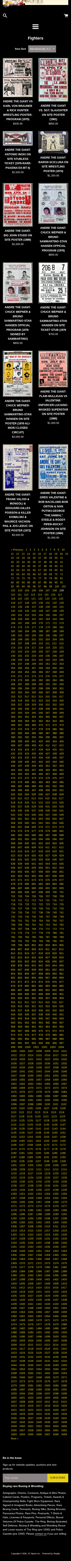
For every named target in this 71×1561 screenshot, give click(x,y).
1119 (30, 1116)
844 (55, 965)
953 (34, 1022)
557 (61, 818)
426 (41, 753)
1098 (31, 1104)
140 (55, 606)
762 (41, 924)
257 (34, 668)
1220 (56, 1173)
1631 (39, 1413)
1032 (64, 1063)
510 (13, 798)
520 (27, 802)
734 (13, 912)
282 (41, 680)
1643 (22, 1422)
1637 (31, 1418)
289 (34, 684)
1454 (22, 1311)
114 (40, 594)
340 (55, 708)
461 (61, 769)
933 (61, 1010)
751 (20, 920)
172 (55, 623)
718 (13, 904)
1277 (64, 1206)
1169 (39, 1144)
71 (61, 574)
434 (41, 757)
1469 (31, 1320)
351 (20, 716)
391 (20, 737)
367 (20, 725)
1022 (39, 1059)
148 (55, 610)
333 (61, 704)
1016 (47, 1055)
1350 (31, 1250)
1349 (22, 1250)
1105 (30, 1108)
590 (13, 839)
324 (55, 700)
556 (55, 818)
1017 (56, 1055)
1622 (22, 1409)
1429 (47, 1295)
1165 (63, 1140)
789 (61, 937)
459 (48, 769)
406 (13, 745)
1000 (28, 1047)
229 (61, 651)
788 (55, 937)
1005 (14, 1051)
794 (41, 941)
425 (34, 753)
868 (55, 977)
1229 (14, 1181)
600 (27, 843)
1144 (63, 1128)
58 (45, 570)
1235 (64, 1181)
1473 (64, 1320)
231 (20, 655)
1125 (22, 1120)
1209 (22, 1169)
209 (34, 643)
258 (41, 668)
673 (34, 879)
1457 (47, 1311)
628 (55, 855)
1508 (64, 1340)
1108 (55, 1108)
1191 (47, 1157)
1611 (47, 1401)
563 (48, 822)
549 (61, 814)
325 (61, 700)
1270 (64, 1202)
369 (34, 725)
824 (27, 957)
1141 (39, 1128)
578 (41, 830)
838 (13, 965)
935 (20, 1014)
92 (13, 586)
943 (20, 1018)
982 (13, 1038)
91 (61, 582)
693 (61, 888)
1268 (47, 1202)
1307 (22, 1226)
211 (48, 643)
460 (55, 769)
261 (61, 668)
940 (55, 1014)
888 (27, 990)
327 (20, 704)
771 (48, 928)
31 (61, 557)
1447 (22, 1307)
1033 (14, 1067)
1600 (14, 1397)
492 (55, 786)
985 (34, 1038)
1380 (47, 1267)
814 (13, 953)
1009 (47, 1051)
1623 (31, 1409)
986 (41, 1038)
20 (62, 553)
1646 (47, 1422)
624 (27, 855)
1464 (47, 1316)
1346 (56, 1246)
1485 (47, 1328)
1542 (56, 1360)
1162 (39, 1140)
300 (55, 688)
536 (27, 810)
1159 (14, 1140)
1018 (64, 1055)
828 (55, 957)
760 (27, 924)
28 (45, 557)
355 (48, 716)
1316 (39, 1230)
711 (20, 900)
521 (34, 802)
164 (55, 619)
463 (20, 773)
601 (34, 843)
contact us (41, 1533)
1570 (56, 1377)
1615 (22, 1405)
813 (61, 949)
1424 (64, 1291)
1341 (14, 1246)
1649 (14, 1426)
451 (48, 765)
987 (48, 1038)
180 (55, 627)
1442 (39, 1303)
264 (27, 672)
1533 (39, 1356)
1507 (56, 1340)
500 (55, 790)
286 (13, 684)
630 (13, 859)
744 (27, 916)
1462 (31, 1316)
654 (13, 871)
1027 (22, 1063)
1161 (30, 1140)
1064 (39, 1083)
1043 (39, 1071)
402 (41, 741)
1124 (14, 1120)
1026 (14, 1063)
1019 (14, 1059)
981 (61, 1034)
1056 (31, 1079)
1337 (39, 1242)
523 (48, 802)
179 (48, 627)
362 (41, 721)
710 (13, 900)
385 (34, 733)
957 (61, 1022)
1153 (22, 1136)
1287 (31, 1214)
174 (13, 627)
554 (41, 818)
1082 (14, 1096)
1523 (14, 1352)
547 (48, 814)
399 (20, 741)
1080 (56, 1091)
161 (34, 619)
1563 (56, 1373)
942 (13, 1018)
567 (20, 826)
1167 (22, 1144)
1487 (64, 1328)
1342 (22, 1246)
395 (48, 737)
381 (61, 729)
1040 (14, 1071)
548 (55, 814)
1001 (36, 1047)
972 (55, 1030)
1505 (39, 1340)
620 (55, 851)
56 (34, 570)
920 (27, 1006)
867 (48, 977)
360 (27, 721)
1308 (31, 1226)
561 (34, 822)
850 (41, 969)
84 (23, 582)
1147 (30, 1132)
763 (48, 924)
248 (27, 663)
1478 (47, 1324)
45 (29, 566)
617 (34, 851)
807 (20, 949)
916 (54, 1002)
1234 (56, 1181)
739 (48, 912)
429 (61, 753)
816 (27, 953)
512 (27, 798)
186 (41, 631)
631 (20, 859)
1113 (38, 1112)
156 (55, 615)
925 (61, 1006)
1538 (22, 1360)
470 (13, 777)
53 (18, 570)
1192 (55, 1157)
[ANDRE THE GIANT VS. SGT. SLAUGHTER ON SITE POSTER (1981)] (53, 80)
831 (20, 961)
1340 (64, 1242)
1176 (39, 1149)
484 (55, 782)
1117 (14, 1116)
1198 (47, 1161)
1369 (14, 1263)
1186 (63, 1153)
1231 (31, 1181)
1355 (14, 1254)
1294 (31, 1218)
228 (55, 651)
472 (27, 777)
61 (61, 570)
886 (13, 990)
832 (27, 961)
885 (61, 985)
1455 (31, 1311)
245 (61, 659)
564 (55, 822)
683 (48, 883)
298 (41, 688)
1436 (47, 1299)
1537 (14, 1360)
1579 (14, 1385)
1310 (47, 1226)
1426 (22, 1295)
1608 (22, 1401)
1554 (39, 1369)
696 (27, 892)
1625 (47, 1409)
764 (55, 924)
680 (27, 883)
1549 (56, 1365)
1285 (14, 1214)
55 (29, 570)
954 (41, 1022)
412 (54, 745)
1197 (39, 1161)
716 (54, 900)
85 (29, 582)
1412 (22, 1287)
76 (34, 578)
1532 (31, 1356)
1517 (22, 1348)
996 (55, 1043)
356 (55, 716)
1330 (39, 1238)
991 (20, 1043)
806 (13, 949)
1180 (14, 1153)
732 (55, 908)
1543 (64, 1360)
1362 (14, 1259)
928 (27, 1010)
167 (20, 623)
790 (13, 941)
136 (27, 606)
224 (27, 651)
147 (48, 610)
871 (20, 981)
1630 (31, 1413)
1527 (47, 1352)
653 (61, 867)
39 (51, 562)
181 (61, 627)
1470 (39, 1320)
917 (61, 1002)
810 (41, 949)
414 (13, 749)
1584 (56, 1385)
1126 (30, 1120)
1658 (31, 1430)
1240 (47, 1185)
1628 (14, 1413)
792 (27, 941)
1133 (30, 1124)
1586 (14, 1389)
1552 (22, 1369)
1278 (14, 1210)
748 (55, 916)
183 (20, 631)
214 (13, 647)
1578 (64, 1381)
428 (55, 753)
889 (34, 990)
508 (55, 794)
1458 (56, 1311)
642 (41, 863)
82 (13, 582)
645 (61, 863)
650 (41, 867)
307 (48, 692)
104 (27, 590)
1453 (14, 1311)
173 (61, 623)
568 (27, 826)
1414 (39, 1287)
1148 (39, 1132)
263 (20, 672)
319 (20, 700)
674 (41, 879)
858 (41, 973)
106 (41, 590)
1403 (64, 1279)
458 (41, 769)
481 (34, 782)
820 (55, 953)
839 (20, 965)
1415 (47, 1287)
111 (20, 594)
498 (41, 790)
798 (13, 945)
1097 (22, 1104)
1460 (14, 1316)
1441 (31, 1303)
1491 (39, 1332)
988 (55, 1038)
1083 (22, 1096)
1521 (56, 1348)
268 (55, 672)
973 (61, 1030)
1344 (39, 1246)
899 (48, 994)
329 (34, 704)
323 (48, 700)
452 (55, 765)
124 (54, 598)
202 (41, 639)
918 (13, 1006)
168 (27, 623)
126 (13, 602)
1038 (56, 1067)
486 (13, 786)
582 (13, 835)
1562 (47, 1373)
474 (41, 777)
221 (61, 647)
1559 (22, 1373)
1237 (22, 1185)
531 (48, 806)
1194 (14, 1161)
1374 (56, 1263)
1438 (64, 1299)
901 (61, 994)
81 (61, 578)
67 (40, 574)
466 (41, 773)
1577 (56, 1381)
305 (34, 692)
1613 (64, 1401)
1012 (14, 1055)
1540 (39, 1360)
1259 (31, 1198)
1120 (38, 1116)
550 (13, 818)
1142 (47, 1128)
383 (20, 733)
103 (20, 590)
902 (13, 998)
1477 (39, 1324)
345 (34, 712)
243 (48, 659)
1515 (64, 1344)
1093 (47, 1100)
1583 (47, 1385)
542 (13, 814)
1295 (39, 1218)
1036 (39, 1067)
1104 (22, 1108)
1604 (47, 1397)
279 (20, 680)
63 (18, 574)
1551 (14, 1369)
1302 (39, 1222)
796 (55, 941)
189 (61, 631)
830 (13, 961)
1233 (47, 1181)
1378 (31, 1267)
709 (61, 896)
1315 (31, 1230)
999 (20, 1047)
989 (61, 1038)
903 (20, 998)
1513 (47, 1344)
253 (61, 663)
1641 (64, 1418)
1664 (22, 1434)
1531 (22, 1356)
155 (48, 615)
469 (61, 773)
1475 (22, 1324)
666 (41, 875)
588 (55, 835)
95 (29, 586)
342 (13, 712)
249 (34, 663)
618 (41, 851)
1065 (47, 1083)
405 (61, 741)
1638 (39, 1418)
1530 (14, 1356)
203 (48, 639)
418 (41, 749)
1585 (64, 1385)
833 (34, 961)
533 (61, 806)
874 (41, 981)
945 (34, 1018)
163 (48, 619)
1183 (39, 1153)
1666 (39, 1434)
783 (20, 937)
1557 (64, 1369)
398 (13, 741)
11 (12, 553)
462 (13, 773)
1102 (63, 1104)
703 (20, 896)
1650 (22, 1426)
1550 (64, 1365)
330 (41, 704)
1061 (14, 1083)
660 (55, 871)
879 (20, 985)
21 (66, 553)
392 (27, 737)
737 (34, 912)
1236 (14, 1185)
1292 (14, 1218)
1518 (31, 1348)
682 (41, 883)
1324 (47, 1234)
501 (61, 790)
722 (41, 904)
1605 (56, 1397)
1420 (31, 1291)
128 (27, 602)
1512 (39, 1344)
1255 (56, 1193)
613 (61, 847)
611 (48, 847)
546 (41, 814)
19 (56, 553)
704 (27, 896)
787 (48, 937)
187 (48, 631)
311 (20, 696)
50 (56, 566)
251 (48, 663)
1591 (56, 1389)
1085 (39, 1096)
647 (20, 867)
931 (48, 1010)
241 (34, 659)
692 (55, 888)
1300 (22, 1222)
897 (34, 994)
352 (27, 716)
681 (34, 883)
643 (48, 863)
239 (20, 659)
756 (55, 920)
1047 (14, 1075)
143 (20, 610)
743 (20, 916)
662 (13, 875)
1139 (22, 1128)
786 (41, 937)
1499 (47, 1336)
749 (61, 916)
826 (41, 957)
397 (61, 737)
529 (34, 806)
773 (61, 928)
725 (61, 904)
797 (61, 941)
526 (13, 806)
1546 (31, 1365)
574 (13, 830)
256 (27, 668)
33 (18, 562)
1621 (14, 1409)
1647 (56, 1422)
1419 (22, 1291)
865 (34, 977)
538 (41, 810)
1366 (47, 1259)
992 (27, 1043)
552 (27, 818)
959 (20, 1026)
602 (41, 843)
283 (48, 680)
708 (55, 896)
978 (41, 1034)
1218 (39, 1173)
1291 (64, 1214)
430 (13, 757)
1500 (56, 1336)
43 (18, 566)
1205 (47, 1165)
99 (51, 586)
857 (34, 973)
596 (55, 839)
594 (41, 839)
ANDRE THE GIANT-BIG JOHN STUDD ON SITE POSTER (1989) (18, 235)
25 (29, 557)
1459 (64, 1311)
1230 (22, 1181)
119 (20, 598)
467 (48, 773)
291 (48, 684)
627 (48, 855)
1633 (56, 1413)
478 (13, 782)
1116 (61, 1112)
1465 (56, 1316)
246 (13, 663)
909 (61, 998)
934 (13, 1014)
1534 (47, 1356)
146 (41, 610)
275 (48, 676)
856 (27, 973)
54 (23, 570)
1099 (39, 1104)
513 (34, 798)
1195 (22, 1161)
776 (27, 932)
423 (20, 753)
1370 (22, 1263)
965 (61, 1026)
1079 (47, 1091)
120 (26, 598)
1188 (22, 1157)
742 (13, 916)
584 (27, 835)
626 (41, 855)
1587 (22, 1389)
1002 (45, 1047)
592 (27, 839)
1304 (56, 1222)
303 (20, 692)
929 (34, 1010)
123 (47, 598)
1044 (47, 1071)
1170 (47, 1144)
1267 (39, 1202)
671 (20, 879)
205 (61, 639)
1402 (56, 1279)
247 (20, 663)
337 (34, 708)
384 (27, 733)
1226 (47, 1177)
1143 (55, 1128)
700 (55, 892)
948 (55, 1018)
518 (13, 802)
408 (27, 745)
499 (48, 790)
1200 (63, 1161)
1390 (14, 1275)
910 (13, 1002)
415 (20, 749)
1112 (30, 1112)
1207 (64, 1165)
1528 (56, 1352)
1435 (39, 1299)
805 (61, 945)
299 (48, 688)
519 (20, 802)
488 (27, 786)
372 (55, 725)
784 (27, 937)
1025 (64, 1059)
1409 (56, 1283)
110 (13, 594)
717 (61, 900)
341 (61, 708)
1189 (30, 1157)
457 (34, 769)
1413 (30, 1287)
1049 (31, 1075)
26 (34, 557)
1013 (22, 1055)
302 (13, 692)
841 (34, 965)
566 (13, 826)
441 (34, 761)
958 (13, 1026)
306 (41, 692)
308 (55, 692)
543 (20, 814)
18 (51, 553)
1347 (64, 1246)
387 (48, 733)
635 (48, 859)
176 (27, 627)
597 (61, 839)
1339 (56, 1242)
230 (13, 655)
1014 (31, 1055)
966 (13, 1030)
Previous (17, 549)
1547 (39, 1365)
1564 (64, 1373)
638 (13, 863)
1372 (39, 1263)
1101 (56, 1104)
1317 (47, 1230)
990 (13, 1043)
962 (41, 1026)
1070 (31, 1087)
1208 (14, 1169)
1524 (22, 1352)
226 (41, 651)
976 (27, 1034)
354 (41, 716)
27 (40, 557)
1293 (22, 1218)
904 (27, 998)
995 (48, 1043)
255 (20, 668)
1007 (31, 1051)
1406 (31, 1283)
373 (61, 725)
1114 (46, 1112)
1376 (14, 1267)
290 (41, 684)
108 (55, 590)
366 (13, 725)
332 (55, 704)
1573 (22, 1381)
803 (48, 945)
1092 (39, 1100)
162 (41, 619)
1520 (47, 1348)
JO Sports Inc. (34, 1553)
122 (40, 598)
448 (27, 765)
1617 (39, 1405)
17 (45, 553)
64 (23, 574)
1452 (64, 1307)
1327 (14, 1238)
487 (20, 786)
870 (13, 981)
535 (20, 810)
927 (20, 1010)
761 (34, 924)
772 (55, 928)
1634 (64, 1413)
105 (34, 590)
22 (13, 557)
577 (34, 830)
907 (48, 998)
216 (27, 647)
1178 (55, 1149)
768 (27, 928)
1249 (64, 1189)
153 (34, 615)
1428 (39, 1295)
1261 (47, 1198)
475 (48, 777)
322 (41, 700)
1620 (64, 1405)
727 (20, 908)
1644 (31, 1422)
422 (13, 753)
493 (61, 786)
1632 (47, 1413)
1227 (56, 1177)
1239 (39, 1185)
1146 (22, 1132)
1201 (14, 1165)
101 (64, 586)
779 (48, 932)
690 (41, 888)
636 (55, 859)
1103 (14, 1108)
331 (48, 704)
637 (61, 859)
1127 (39, 1120)
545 (34, 814)
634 (41, 859)
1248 (56, 1189)
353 (34, 716)
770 (41, 928)
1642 (14, 1422)
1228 (64, 1177)
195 (48, 635)
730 (41, 908)
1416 (56, 1287)
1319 (64, 1230)
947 (48, 1018)
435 (48, 757)
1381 (56, 1267)
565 (61, 822)
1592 (64, 1389)
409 (34, 745)
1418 (14, 1291)
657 (34, 871)
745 (34, 916)
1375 (64, 1263)
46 (34, 566)
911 (20, 1002)
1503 (22, 1340)
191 (20, 635)
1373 (47, 1263)
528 (27, 806)
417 (34, 749)
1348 (14, 1250)
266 (41, 672)
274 (41, 676)
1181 (22, 1153)
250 (41, 663)
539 (48, 810)
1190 (39, 1157)
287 (20, 684)
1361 (64, 1254)
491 (48, 786)
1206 (56, 1165)
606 (13, 847)
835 (48, 961)
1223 (22, 1177)
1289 (47, 1214)
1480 (64, 1324)
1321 (22, 1234)
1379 (39, 1267)
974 (13, 1034)
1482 (22, 1328)
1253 (39, 1193)
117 (60, 594)
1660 (47, 1430)
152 (27, 615)
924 (55, 1006)
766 (13, 928)
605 (61, 843)
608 (27, 847)
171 (48, 623)
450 (41, 765)
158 (13, 619)
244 (55, 659)
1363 (22, 1259)
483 (48, 782)
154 (41, 615)
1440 (22, 1303)
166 (13, 623)
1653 (47, 1426)
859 (48, 973)
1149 (47, 1132)
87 (40, 582)
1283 (56, 1210)
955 (48, 1022)
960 (27, 1026)
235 (48, 655)
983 (20, 1038)
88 (45, 582)
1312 (64, 1226)
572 (55, 826)
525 (61, 802)
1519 (39, 1348)
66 (34, 574)
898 (41, 994)
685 (61, 883)
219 (48, 647)
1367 (56, 1259)
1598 (56, 1393)
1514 (56, 1344)
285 (61, 680)
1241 (56, 1185)
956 (55, 1022)
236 (55, 655)
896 (27, 994)
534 (13, 810)
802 (41, 945)
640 (27, 863)
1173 (14, 1149)
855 (20, 973)
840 (27, 965)
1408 (47, 1283)
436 (55, 757)
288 (27, 684)
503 (20, 794)
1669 (64, 1434)
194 (41, 635)
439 (20, 761)
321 (34, 700)
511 (20, 798)
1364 (31, 1259)
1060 (64, 1079)
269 (61, 672)
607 (20, 847)
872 (27, 981)
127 (20, 602)
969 (34, 1030)
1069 (22, 1087)
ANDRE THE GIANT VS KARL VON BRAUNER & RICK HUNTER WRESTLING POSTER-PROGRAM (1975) (18, 110)
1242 (64, 1185)
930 (41, 1010)
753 (34, 920)
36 (34, 562)
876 (55, 981)
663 (20, 875)
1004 (61, 1047)
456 (27, 769)
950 (13, 1022)
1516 (14, 1348)
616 (27, 851)
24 (23, 557)
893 (61, 990)
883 (48, 985)
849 (34, 969)
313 (34, 696)
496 (27, 790)
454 (13, 769)
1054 (14, 1079)
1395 (56, 1275)
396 (55, 737)
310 (13, 696)
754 (41, 920)
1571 (64, 1377)
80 (56, 578)
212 (54, 643)
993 (34, 1043)
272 (27, 676)
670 (13, 879)
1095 (64, 1100)
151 (20, 615)
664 (27, 875)
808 (27, 949)
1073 (56, 1087)
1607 (14, 1401)
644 (55, 863)
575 (20, 830)
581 (61, 830)
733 (61, 908)
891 (48, 990)
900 (55, 994)
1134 (39, 1124)
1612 (56, 1401)
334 (13, 708)
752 (27, 920)
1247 (47, 1189)
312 (27, 696)
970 (41, 1030)
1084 (31, 1096)
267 (48, 672)
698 (41, 892)
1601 (22, 1397)
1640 (56, 1418)
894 (13, 994)
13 (23, 553)
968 (27, 1030)
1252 (31, 1193)
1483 (31, 1328)
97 (40, 586)
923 (48, 1006)
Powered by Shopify (51, 1553)
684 (55, 883)
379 (48, 729)
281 (34, 680)
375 (20, 729)
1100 (47, 1104)
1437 (56, 1299)
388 (55, 733)
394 (41, 737)
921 (34, 1006)
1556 (56, 1369)
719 (20, 904)
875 (48, 981)
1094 (56, 1100)
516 (54, 798)
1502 (14, 1340)
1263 (64, 1198)
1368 (64, 1259)
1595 (31, 1393)
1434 (31, 1299)
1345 (47, 1246)
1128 (47, 1120)
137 (34, 606)
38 (45, 562)
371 (48, 725)
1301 (31, 1222)
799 (20, 945)
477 (61, 777)
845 (61, 965)
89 (51, 582)
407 (20, 745)
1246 (39, 1189)
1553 (31, 1369)
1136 (55, 1124)
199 (20, 639)
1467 (14, 1320)
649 (34, 867)
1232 (39, 1181)
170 (41, 623)
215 (20, 647)
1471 (47, 1320)
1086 (47, 1096)
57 (40, 570)
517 (61, 798)
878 (13, 985)
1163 (47, 1140)
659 (48, 871)
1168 (30, 1144)
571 (48, 826)
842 (41, 965)
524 (55, 802)
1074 (64, 1087)
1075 (14, 1091)
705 (34, 896)
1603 (39, 1397)
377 (34, 729)
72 (13, 578)
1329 (31, 1238)
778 (41, 932)
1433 (22, 1299)
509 (61, 794)
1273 (31, 1206)
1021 (31, 1059)
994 (41, 1043)
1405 (22, 1283)
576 (27, 830)
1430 (56, 1295)
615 (20, 851)
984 (27, 1038)
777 (34, 932)
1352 (47, 1250)
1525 (31, 1352)
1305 (64, 1222)
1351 (39, 1250)
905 (34, 998)
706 (41, 896)
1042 (31, 1071)
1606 (64, 1397)
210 (41, 643)
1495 (14, 1336)
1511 (31, 1344)
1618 (47, 1405)
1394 (47, 1275)
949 (61, 1018)
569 (34, 826)
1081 (64, 1091)
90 (56, 582)
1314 (22, 1230)
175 (20, 627)
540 (55, 810)
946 (41, 1018)
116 (53, 594)
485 (61, 782)
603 (48, 843)
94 (23, 586)
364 (55, 721)
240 (27, 659)
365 (61, 721)
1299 (14, 1222)
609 (34, 847)
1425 (14, 1295)
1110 (14, 1112)
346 (41, 712)
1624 (39, 1409)
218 (41, 647)
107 (48, 590)
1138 (14, 1128)
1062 (22, 1083)
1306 (14, 1226)
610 (41, 847)
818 (41, 953)
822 (13, 957)
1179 (63, 1149)
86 (34, 582)
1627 (64, 1409)
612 (54, 847)
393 (34, 737)
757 (61, 920)
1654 (56, 1426)
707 (48, 896)
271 (20, 676)
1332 (56, 1238)
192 (27, 635)
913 (34, 1002)
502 (13, 794)
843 (48, 965)
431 (20, 757)
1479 (56, 1324)
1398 (22, 1279)
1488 (14, 1332)
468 (55, 773)
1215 (14, 1173)
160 (27, 619)
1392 (31, 1275)
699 (48, 892)
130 (41, 602)
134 (13, 606)
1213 (56, 1169)
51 (61, 566)
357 (61, 716)
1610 (39, 1401)
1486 (56, 1328)
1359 (47, 1254)
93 (18, 586)
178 (41, 627)
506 (41, 794)
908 (55, 998)
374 (13, 729)
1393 (39, 1275)
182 (13, 631)
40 (56, 562)
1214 (64, 1169)
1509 (14, 1344)
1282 (47, 1210)
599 (20, 843)
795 (48, 941)
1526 (39, 1352)
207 (20, 643)
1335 (22, 1242)
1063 (31, 1083)
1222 (14, 1177)
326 (13, 704)
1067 (64, 1083)
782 (13, 937)
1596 (39, 1393)
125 (61, 598)
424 (27, 753)
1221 (64, 1173)
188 (55, 631)
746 (41, 916)
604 (55, 843)
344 (27, 712)
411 (48, 745)
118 (13, 598)
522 (41, 802)
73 (18, 578)
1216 (22, 1173)
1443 (47, 1303)
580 (55, 830)
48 (45, 566)
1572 (14, 1381)
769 (34, 928)
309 (61, 692)
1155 (39, 1136)
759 (20, 924)
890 (41, 990)
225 (34, 651)
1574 (31, 1381)
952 (27, 1022)
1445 (64, 1303)
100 (57, 586)
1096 (14, 1104)
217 (34, 647)
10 (63, 549)
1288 (39, 1214)
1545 (22, 1365)
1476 (31, 1324)
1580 (22, 1385)
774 (13, 932)
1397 (14, 1279)
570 (41, 826)
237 (61, 655)
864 (27, 977)
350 (13, 716)
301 (61, 688)
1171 (55, 1144)
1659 (39, 1430)
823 (20, 957)
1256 (64, 1193)
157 (61, 615)
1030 (47, 1063)
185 (34, 631)
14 (29, 553)
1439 (14, 1303)
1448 (31, 1307)
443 (48, 761)
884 (55, 985)
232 (27, 655)
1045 (56, 1071)
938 (41, 1014)
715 (47, 900)
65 (29, 574)
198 (13, 639)
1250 (14, 1193)
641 (34, 863)
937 (34, 1014)
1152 (14, 1136)
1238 (31, 1185)
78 (45, 578)
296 (27, 688)
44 (23, 566)
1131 (14, 1124)
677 (61, 879)
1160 (22, 1140)
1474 (14, 1324)
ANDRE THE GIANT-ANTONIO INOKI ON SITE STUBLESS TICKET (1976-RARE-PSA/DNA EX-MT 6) (17, 158)
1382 (64, 1267)
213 (61, 643)
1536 (64, 1356)
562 (41, 822)
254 (13, 668)
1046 (64, 1071)
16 (40, 553)
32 (13, 562)
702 (13, 896)
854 (13, 973)
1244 (22, 1189)
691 (48, 888)
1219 (47, 1173)
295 (20, 688)
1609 (31, 1401)
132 (55, 602)
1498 (39, 1336)
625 (34, 855)
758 (13, 924)
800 (27, 945)
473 (34, 777)
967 (20, 1030)
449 (34, 765)
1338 (47, 1242)
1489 (22, 1332)
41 (61, 562)
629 (61, 855)
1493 (56, 1332)
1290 (56, 1214)
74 (23, 578)
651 (48, 867)
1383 (14, 1271)
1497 (31, 1336)
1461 (22, 1316)
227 (48, 651)
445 (61, 761)
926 (13, 1010)
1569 (47, 1377)
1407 (39, 1283)
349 (61, 712)
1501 (64, 1336)
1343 (31, 1246)
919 (20, 1006)
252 (55, 663)
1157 (55, 1136)
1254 (47, 1193)
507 (48, 794)
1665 (31, 1434)
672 (27, 879)
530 (41, 806)
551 (20, 818)
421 (61, 749)
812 (54, 949)
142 (13, 610)
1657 (22, 1430)
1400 (39, 1279)
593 (34, 839)
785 (34, 937)
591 (20, 839)
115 (46, 594)
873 (34, 981)
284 (55, 680)
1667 (47, 1434)
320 (27, 700)
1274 (39, 1206)
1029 (39, 1063)
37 (40, 562)
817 (34, 953)
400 (27, 741)
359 (20, 721)
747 (48, 916)
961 (34, 1026)
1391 (22, 1275)
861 (61, 973)
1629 (22, 1413)
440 (27, 761)
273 (34, 676)
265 (34, 672)
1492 (47, 1332)
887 (20, 990)
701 (61, 892)
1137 (63, 1124)
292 (55, 684)
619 (48, 851)
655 (20, 871)
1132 (22, 1124)
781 (61, 932)
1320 (14, 1234)
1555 (47, 1369)
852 (55, 969)
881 (34, 985)
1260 (39, 1198)
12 (18, 553)
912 (27, 1002)
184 (27, 631)
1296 (47, 1218)
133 (61, 602)
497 (34, 790)
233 (34, 655)
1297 (56, 1218)
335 (20, 708)
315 (47, 696)
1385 (31, 1271)
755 (48, 920)
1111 (22, 1112)
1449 (39, 1307)
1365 (39, 1259)
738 (41, 912)
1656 (14, 1430)
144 (27, 610)
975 (20, 1034)
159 (20, 619)
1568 (39, 1377)
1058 (47, 1079)
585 (34, 835)
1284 (64, 1210)
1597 (47, 1393)
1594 (22, 1393)
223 (20, 651)
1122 (54, 1116)
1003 (53, 1047)
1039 (64, 1067)
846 (13, 969)
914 (41, 1002)
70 (56, 574)
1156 (47, 1136)
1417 (64, 1287)
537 (34, 810)
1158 (63, 1136)
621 (61, 851)
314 (41, 696)
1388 (56, 1271)
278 (13, 680)
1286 (22, 1214)
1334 (14, 1242)
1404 (14, 1283)
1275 (47, 1206)
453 (61, 765)
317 (61, 696)
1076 (22, 1091)
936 (27, 1014)
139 (48, 606)
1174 (22, 1149)
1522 (64, 1348)
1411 (14, 1287)
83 (18, 582)
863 (20, 977)
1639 (47, 1418)
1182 (30, 1153)
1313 (14, 1230)
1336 (31, 1242)
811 (48, 949)
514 (41, 798)
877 (61, 981)
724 (55, 904)
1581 (31, 1385)
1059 (56, 1079)
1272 (22, 1206)
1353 (56, 1250)
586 (41, 835)
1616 (31, 1405)
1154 (30, 1136)
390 (13, 737)
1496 (22, 1336)
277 (61, 676)
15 (34, 553)
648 (27, 867)
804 (55, 945)
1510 (22, 1344)
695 (20, 892)
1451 (56, 1307)
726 (13, 908)
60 (56, 570)
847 (20, 969)
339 (48, 708)
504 (27, 794)
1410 (64, 1283)
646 (13, 867)
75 (29, 578)
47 (40, 566)
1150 (55, 1132)
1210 (31, 1169)
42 (13, 566)
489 (34, 786)
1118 (22, 1116)
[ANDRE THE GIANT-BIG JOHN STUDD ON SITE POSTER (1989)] (18, 205)
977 (34, 1034)
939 (48, 1014)
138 (41, 606)
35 (29, 562)
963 (48, 1026)
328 (27, 704)
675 (48, 879)
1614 (14, 1405)
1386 (39, 1271)
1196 (30, 1161)
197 (61, 635)
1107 (47, 1108)
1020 (22, 1059)
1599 (64, 1393)
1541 (47, 1360)
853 (61, 969)
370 (41, 725)
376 (27, 729)
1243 (14, 1189)
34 (23, 562)
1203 (31, 1165)
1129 (55, 1120)
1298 (64, 1218)
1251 (22, 1193)
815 (20, 953)
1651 (31, 1426)
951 (20, 1022)
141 (61, 606)
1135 (47, 1124)
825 (34, 957)
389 (61, 733)
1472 (56, 1320)
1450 (47, 1307)
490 (41, 786)
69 (51, 574)
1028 (31, 1063)
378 (41, 729)
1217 (31, 1173)
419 (48, 749)
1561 (39, 1373)
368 (27, 725)
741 (61, 912)
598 (13, 843)
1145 (14, 1132)
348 (55, 712)
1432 (14, 1299)
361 (34, 721)
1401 (47, 1279)
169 (34, 623)
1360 (56, 1254)
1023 (47, 1059)
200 (27, 639)
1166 (14, 1144)
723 (48, 904)
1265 (22, 1202)
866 (41, 977)
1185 (55, 1153)
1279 (22, 1210)
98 (45, 586)
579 (48, 830)
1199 (55, 1161)
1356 (22, 1254)
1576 (47, 1381)
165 (61, 619)
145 (34, 610)
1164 (55, 1140)
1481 (14, 1328)
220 (55, 647)
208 (27, 643)
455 (20, 769)
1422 (47, 1291)
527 (20, 806)
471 (20, 777)
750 (13, 920)
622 (13, 855)
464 (27, 773)
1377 (22, 1267)
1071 (39, 1087)
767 (20, 928)
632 (27, 859)
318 (13, 700)
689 (34, 888)
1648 (64, 1422)
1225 (39, 1177)
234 (41, 655)
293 (61, 684)
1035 (31, 1067)
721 (34, 904)
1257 (14, 1198)
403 (48, 741)
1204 (39, 1165)
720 (27, 904)
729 (34, 908)
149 (61, 610)
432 (27, 757)
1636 (22, 1418)
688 (27, 888)
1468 (22, 1320)
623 (20, 855)
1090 (22, 1100)
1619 (56, 1405)
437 (61, 757)
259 (48, 668)
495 (20, 790)
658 (41, 871)
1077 (31, 1091)
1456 (39, 1311)
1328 (22, 1238)
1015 (39, 1055)
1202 (22, 1165)
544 (27, 814)
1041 (22, 1071)
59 (51, 570)
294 (13, 688)
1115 (54, 1112)
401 (34, 741)
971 (48, 1030)
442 (41, 761)
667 (48, 875)
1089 (14, 1100)
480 (27, 782)
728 (27, 908)
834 (41, 961)
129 (34, 602)
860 (55, 973)
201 (34, 639)
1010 (56, 1051)
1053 (64, 1075)
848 (27, 969)
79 (51, 578)
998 (13, 1047)
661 (61, 871)
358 (13, 721)
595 (48, 839)
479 (20, 782)
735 (20, 912)
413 (61, 745)
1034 (22, 1067)
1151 (63, 1132)
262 (13, 672)
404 (55, 741)
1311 (56, 1226)
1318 (56, 1230)
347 (48, 712)
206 (13, 643)
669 (61, 875)
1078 (39, 1091)
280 (27, 680)
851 (48, 969)
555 (48, 818)
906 (41, 998)
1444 (56, 1303)
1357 (31, 1254)
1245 (31, 1189)
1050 (39, 1075)
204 (55, 639)
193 (34, 635)
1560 (31, 1373)
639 (20, 863)
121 (33, 598)
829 (61, 957)
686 (13, 888)
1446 (14, 1307)
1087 (56, 1096)
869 (61, 977)
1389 (64, 1271)
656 (27, 871)
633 (34, 859)
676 (55, 879)
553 (34, 818)
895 (20, 994)
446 (13, 765)
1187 (14, 1157)
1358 (39, 1254)
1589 (39, 1389)
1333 (64, 1238)
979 (48, 1034)
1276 (56, 1206)
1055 (22, 1079)
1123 (62, 1116)
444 (55, 761)
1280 (31, 1210)
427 (48, 753)
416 (27, 749)
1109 (63, 1108)
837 (61, 961)
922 (41, 1006)
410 (41, 745)
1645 (39, 1422)
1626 (56, 1409)
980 (55, 1034)
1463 (39, 1316)
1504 (31, 1340)
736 (27, 912)
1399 (31, 1279)
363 (48, 721)
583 (20, 835)
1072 (47, 1087)
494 (13, 790)
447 (20, 765)
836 (55, 961)
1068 (14, 1087)
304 (27, 692)
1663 (14, 1434)
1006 (22, 1051)
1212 (47, 1169)
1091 (31, 1100)
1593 (14, 1393)
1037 (47, 1067)
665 (34, 875)
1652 (39, 1426)
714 (41, 900)
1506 (47, 1340)
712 (27, 900)
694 (13, 892)
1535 (56, 1356)
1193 (63, 1157)
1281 (39, 1210)
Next (14, 1438)
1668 (56, 1434)
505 (34, 794)
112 (26, 594)
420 (55, 749)
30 (56, 557)
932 (55, 1010)
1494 (64, 1332)
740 (55, 912)
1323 (39, 1234)
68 (45, 574)
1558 (14, 1373)
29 (51, 557)
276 (55, 676)
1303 (47, 1222)
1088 (64, 1096)
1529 (64, 1352)
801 (34, 945)
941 (61, 1014)
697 (34, 892)
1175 (30, 1149)
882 (41, 985)
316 (54, 696)
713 (34, 900)
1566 (22, 1377)
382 (13, 733)
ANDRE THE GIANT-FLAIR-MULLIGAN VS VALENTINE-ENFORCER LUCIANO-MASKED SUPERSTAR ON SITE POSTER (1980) (53, 405)
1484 (39, 1328)
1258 (22, 1198)
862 (13, 977)
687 (20, 888)
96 (34, 586)
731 (48, 908)
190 (13, 635)
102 (13, 590)
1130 (63, 1120)
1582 (39, 1385)
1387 (47, 1271)
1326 (64, 1234)
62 (13, 574)
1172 (63, 1144)
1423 (56, 1291)
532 (55, 806)
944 (27, 1018)
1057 (39, 1079)
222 (13, 651)
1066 (56, 1083)
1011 (64, 1051)
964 (55, 1026)
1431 (64, 1295)
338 (41, 708)
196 (55, 635)
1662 (64, 1430)
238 (13, 659)
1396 (64, 1275)
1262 (56, 1198)
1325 (56, 1234)
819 (48, 953)
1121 (46, 1116)
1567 (31, 1377)
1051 (47, 1075)
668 (55, 875)
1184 (47, 1153)
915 (47, 1002)
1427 (31, 1295)
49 (51, 566)
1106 (39, 1108)
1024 (56, 1059)
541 (61, 810)
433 (34, 757)
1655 (64, 1426)
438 (13, 761)
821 (61, 953)
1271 (14, 1206)
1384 (22, 1271)
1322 (31, 1234)
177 (34, 627)
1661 (56, 1430)
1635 (14, 1418)
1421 (39, 1291)
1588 (31, 1389)
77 (40, 578)
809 (34, 949)
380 (55, 729)
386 (41, 733)
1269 (56, 1202)
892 (55, 990)
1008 (39, 1051)
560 (27, 822)
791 (20, 941)
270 (13, 676)
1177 (47, 1149)
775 (20, 932)
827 (48, 957)
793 (34, 941)
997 (61, 1043)
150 (13, 615)
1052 (56, 1075)
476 (55, 777)
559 (20, 822)
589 (61, 835)
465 (34, 773)
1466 (64, 1316)
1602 (31, 1397)
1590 (47, 1389)
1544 (14, 1365)
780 (55, 932)
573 (61, 826)
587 (48, 835)
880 (27, 985)
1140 (30, 1128)
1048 (22, 1075)
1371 (31, 1263)
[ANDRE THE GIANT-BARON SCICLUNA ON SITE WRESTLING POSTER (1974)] (53, 142)
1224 (31, 1177)
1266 (31, 1202)
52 (13, 570)
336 (27, 708)
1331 (47, 1238)
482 (41, 782)
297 (34, 688)
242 (41, 659)
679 (20, 883)
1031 (56, 1063)
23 (18, 557)
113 (33, 594)
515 (47, 798)
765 (61, 924)
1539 (31, 1360)
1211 (39, 1169)
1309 (39, 1226)
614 (13, 851)
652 (55, 867)
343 (20, 712)
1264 (14, 1202)
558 (13, 822)
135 (20, 606)
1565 (14, 1377)
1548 (47, 1365)
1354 (64, 1250)
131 (48, 602)
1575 (39, 1381)
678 (13, 883)
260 (55, 668)
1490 (31, 1332)
